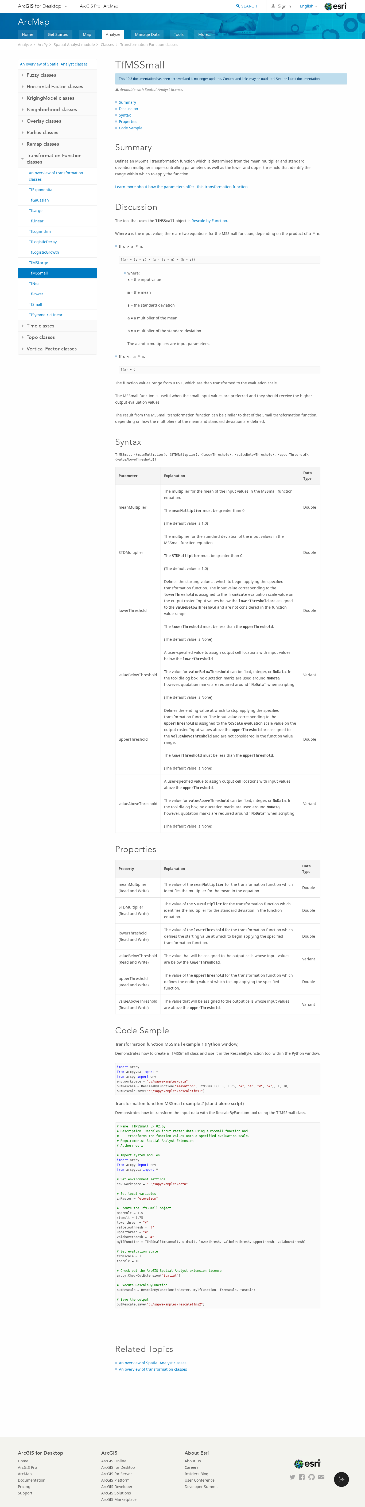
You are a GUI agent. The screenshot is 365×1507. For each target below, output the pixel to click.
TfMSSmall (38, 273)
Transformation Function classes (149, 44)
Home (27, 34)
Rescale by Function (209, 220)
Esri (335, 6)
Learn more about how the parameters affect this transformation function (181, 186)
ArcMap (110, 6)
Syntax (125, 115)
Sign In (284, 6)
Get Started (58, 34)
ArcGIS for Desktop (118, 1467)
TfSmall (35, 304)
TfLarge (35, 210)
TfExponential (41, 189)
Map (87, 34)
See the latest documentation (298, 78)
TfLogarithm (40, 231)
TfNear (35, 283)
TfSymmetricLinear (46, 314)
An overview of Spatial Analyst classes (54, 64)
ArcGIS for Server (116, 1473)
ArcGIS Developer (117, 1486)
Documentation (31, 1480)
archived (177, 78)
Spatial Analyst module (74, 44)
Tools (179, 34)
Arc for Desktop (39, 6)
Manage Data (147, 34)
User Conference (200, 1480)
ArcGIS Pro (90, 6)
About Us (193, 1460)
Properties (128, 121)
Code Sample (130, 127)
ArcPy (43, 44)
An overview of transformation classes (56, 176)
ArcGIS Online (113, 1460)
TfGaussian (39, 200)
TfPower (36, 293)
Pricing (24, 1486)
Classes (107, 44)
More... (204, 34)
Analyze (113, 34)
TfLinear (36, 220)
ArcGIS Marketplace (119, 1499)
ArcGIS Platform (115, 1480)
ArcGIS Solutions (116, 1493)
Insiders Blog (196, 1473)
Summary (127, 102)
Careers (192, 1467)
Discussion (128, 108)
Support (25, 1493)
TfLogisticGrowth (44, 252)
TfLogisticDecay (43, 241)
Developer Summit (201, 1486)
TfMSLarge (38, 262)
